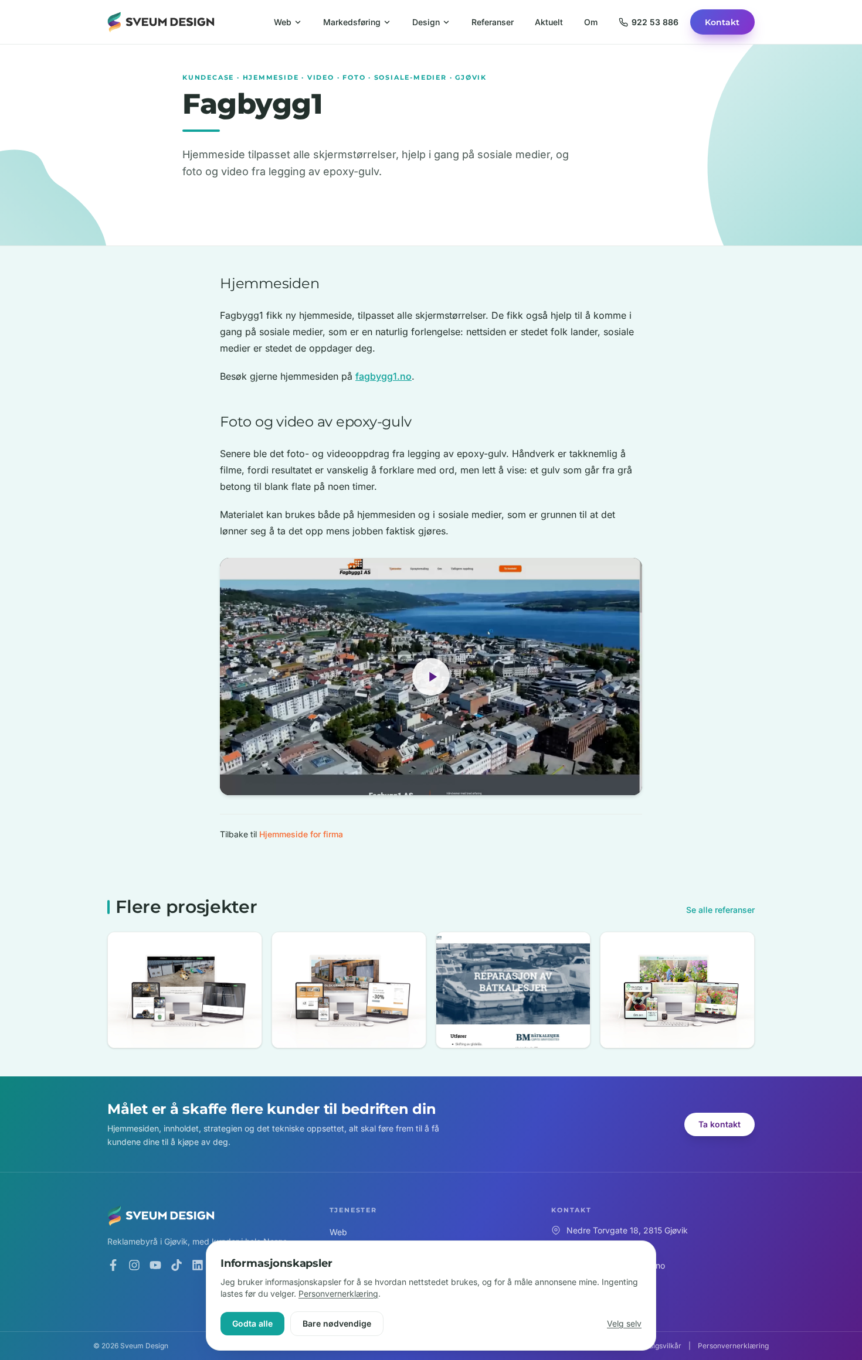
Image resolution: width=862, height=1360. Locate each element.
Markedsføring (352, 22)
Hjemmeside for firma (301, 834)
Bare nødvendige (337, 1323)
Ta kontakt (719, 1124)
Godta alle (252, 1323)
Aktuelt (549, 22)
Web (282, 22)
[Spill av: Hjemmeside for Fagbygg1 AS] (431, 676)
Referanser (492, 22)
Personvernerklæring (338, 1293)
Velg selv (624, 1323)
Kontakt (722, 22)
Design (426, 22)
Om (591, 22)
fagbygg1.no (383, 376)
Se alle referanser (720, 910)
